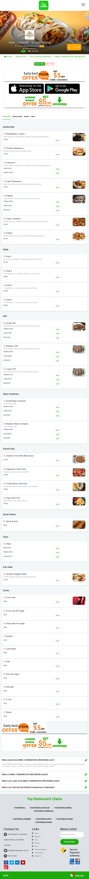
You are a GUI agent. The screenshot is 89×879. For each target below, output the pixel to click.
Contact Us (37, 856)
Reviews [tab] (26, 116)
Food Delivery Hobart (64, 819)
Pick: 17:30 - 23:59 (74, 47)
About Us (37, 836)
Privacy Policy (38, 853)
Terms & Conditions (40, 849)
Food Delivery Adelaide (22, 819)
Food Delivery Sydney (63, 808)
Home (36, 833)
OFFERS (51, 64)
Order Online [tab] (6, 116)
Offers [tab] (33, 116)
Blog (36, 846)
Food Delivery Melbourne (44, 811)
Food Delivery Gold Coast (40, 808)
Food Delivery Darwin (43, 822)
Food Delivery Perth (43, 819)
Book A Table (39, 64)
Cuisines (37, 843)
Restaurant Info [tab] (17, 116)
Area (36, 840)
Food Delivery (19, 808)
